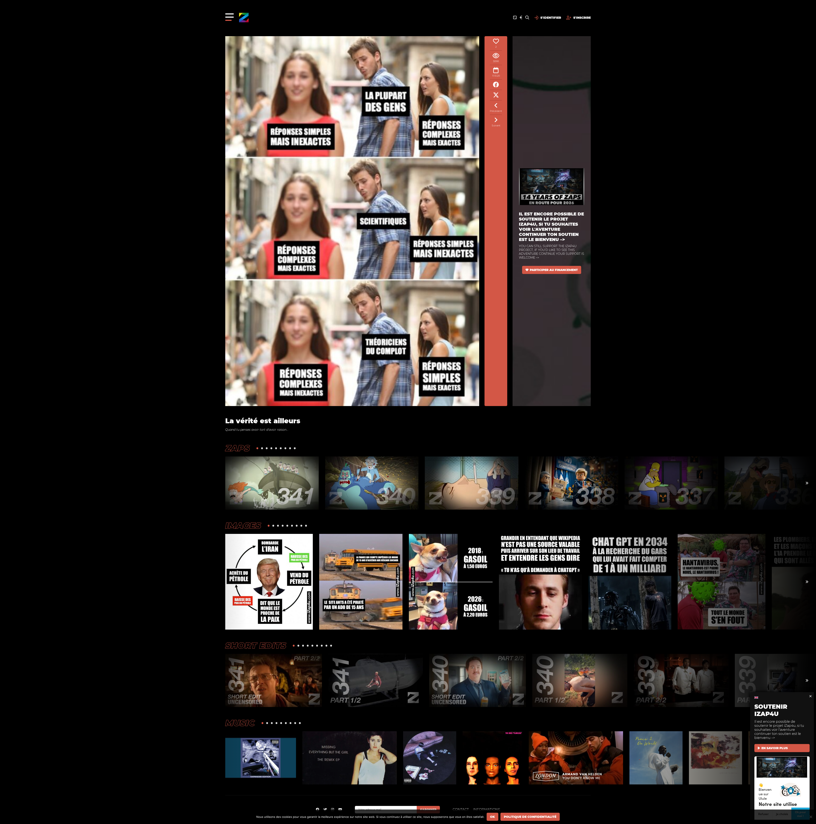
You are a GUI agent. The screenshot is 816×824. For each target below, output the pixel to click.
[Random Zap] (515, 17)
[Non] (811, 817)
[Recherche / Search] (527, 17)
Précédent (496, 111)
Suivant (496, 125)
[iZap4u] (244, 17)
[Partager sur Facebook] (496, 85)
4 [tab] (271, 448)
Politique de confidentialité (530, 817)
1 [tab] (257, 448)
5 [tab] (276, 448)
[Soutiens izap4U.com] (521, 17)
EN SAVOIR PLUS (774, 748)
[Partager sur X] (496, 95)
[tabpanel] (272, 483)
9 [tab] (294, 448)
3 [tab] (266, 448)
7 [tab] (285, 448)
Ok (492, 817)
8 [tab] (290, 448)
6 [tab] (280, 448)
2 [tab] (262, 448)
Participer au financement (554, 270)
